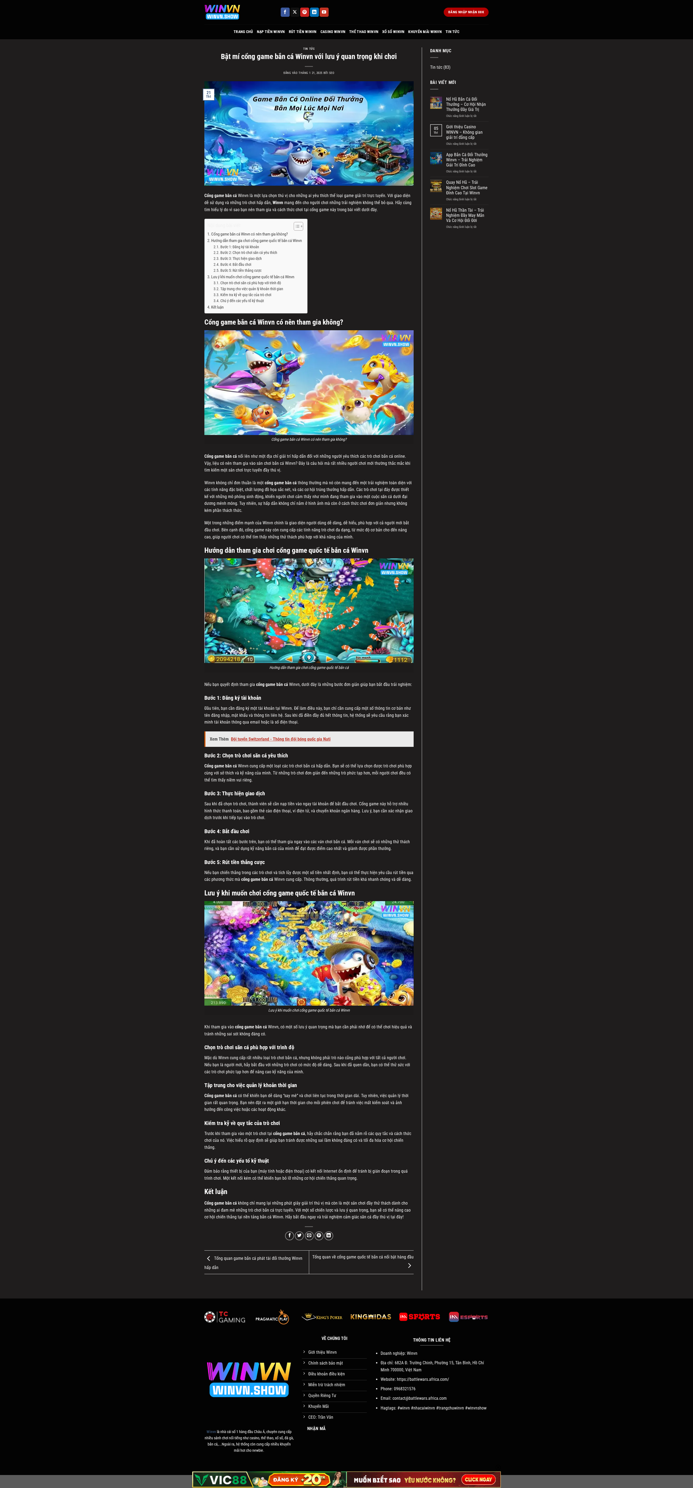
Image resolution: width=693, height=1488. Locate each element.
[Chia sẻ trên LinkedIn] (328, 1235)
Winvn (278, 202)
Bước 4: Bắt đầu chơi (235, 264)
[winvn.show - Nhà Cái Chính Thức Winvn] (238, 12)
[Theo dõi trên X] (294, 12)
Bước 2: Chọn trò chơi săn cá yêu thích (248, 252)
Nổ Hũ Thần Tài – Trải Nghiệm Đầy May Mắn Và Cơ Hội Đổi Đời (465, 215)
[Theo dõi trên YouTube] (324, 12)
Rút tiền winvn (303, 32)
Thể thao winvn (363, 32)
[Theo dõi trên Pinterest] (304, 12)
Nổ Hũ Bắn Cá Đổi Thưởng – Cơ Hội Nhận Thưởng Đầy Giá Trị (466, 104)
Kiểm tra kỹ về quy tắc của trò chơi (245, 295)
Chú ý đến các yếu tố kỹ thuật (242, 301)
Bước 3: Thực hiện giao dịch (241, 258)
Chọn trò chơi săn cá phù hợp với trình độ (250, 283)
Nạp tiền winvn (271, 32)
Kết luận (217, 307)
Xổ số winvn (393, 32)
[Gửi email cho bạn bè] (309, 1235)
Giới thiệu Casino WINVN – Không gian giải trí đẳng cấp (464, 132)
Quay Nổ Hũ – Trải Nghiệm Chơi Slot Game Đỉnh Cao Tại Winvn (467, 187)
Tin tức (452, 32)
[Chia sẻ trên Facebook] (289, 1235)
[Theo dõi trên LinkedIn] (314, 12)
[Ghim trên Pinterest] (319, 1235)
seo (332, 73)
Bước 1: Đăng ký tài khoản (239, 247)
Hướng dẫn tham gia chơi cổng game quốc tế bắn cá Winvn (256, 240)
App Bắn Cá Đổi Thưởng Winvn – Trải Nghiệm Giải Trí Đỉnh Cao (467, 160)
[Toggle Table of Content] (296, 226)
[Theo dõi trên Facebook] (285, 12)
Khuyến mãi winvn (425, 32)
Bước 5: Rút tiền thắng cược (240, 270)
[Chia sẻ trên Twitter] (299, 1235)
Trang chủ (243, 32)
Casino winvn (333, 32)
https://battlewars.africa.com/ (423, 1379)
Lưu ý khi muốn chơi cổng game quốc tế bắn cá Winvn (252, 276)
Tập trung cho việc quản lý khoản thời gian (251, 289)
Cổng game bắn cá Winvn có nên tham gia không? (249, 234)
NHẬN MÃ (316, 1428)
